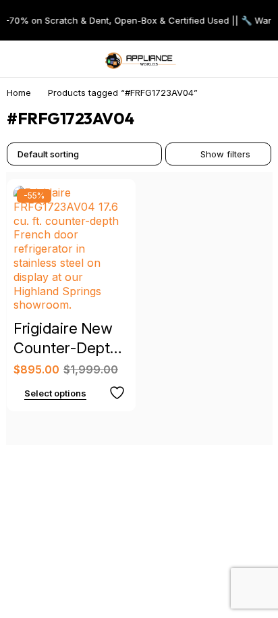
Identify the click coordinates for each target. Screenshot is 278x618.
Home (19, 92)
